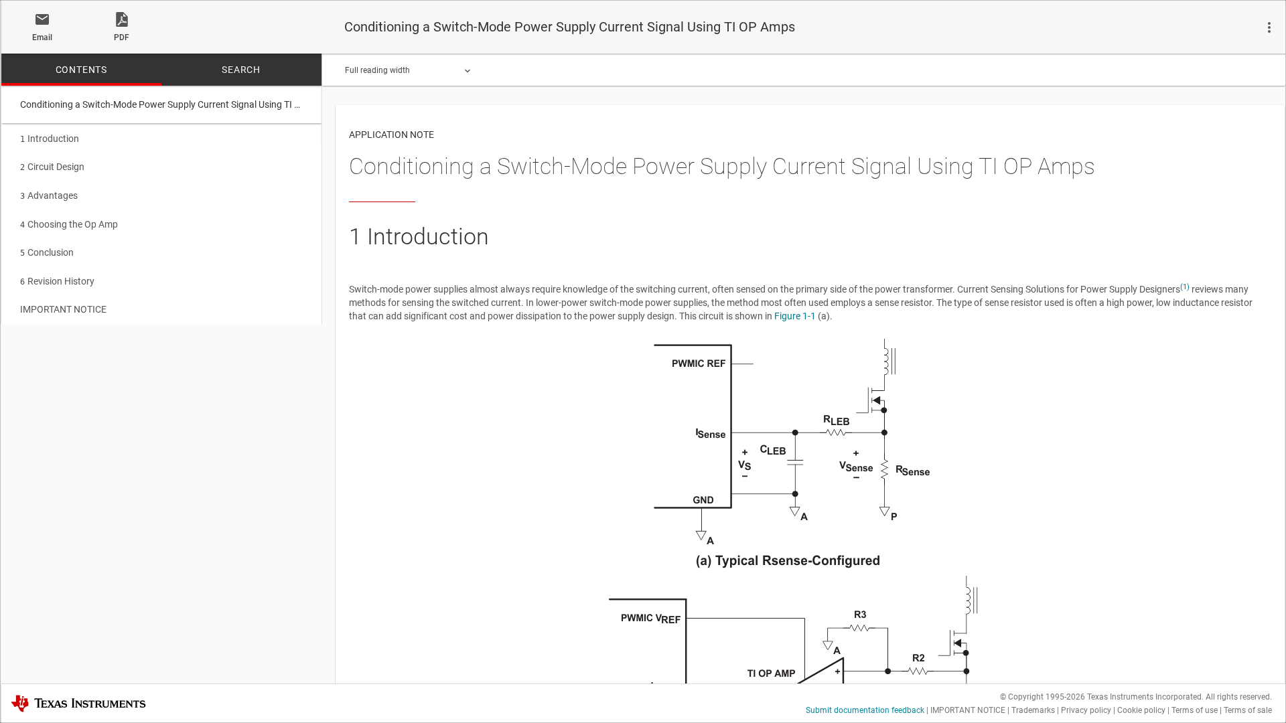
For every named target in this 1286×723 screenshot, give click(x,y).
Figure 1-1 (795, 316)
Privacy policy (1086, 710)
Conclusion (47, 252)
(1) (1185, 287)
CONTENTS (81, 69)
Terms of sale (1248, 710)
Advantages (49, 195)
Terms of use (1194, 710)
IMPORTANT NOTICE (63, 309)
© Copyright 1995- (1042, 697)
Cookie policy (1141, 710)
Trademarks (1033, 710)
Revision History (57, 281)
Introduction (49, 138)
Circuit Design (52, 166)
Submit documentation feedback (865, 710)
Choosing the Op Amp (69, 224)
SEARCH (241, 69)
